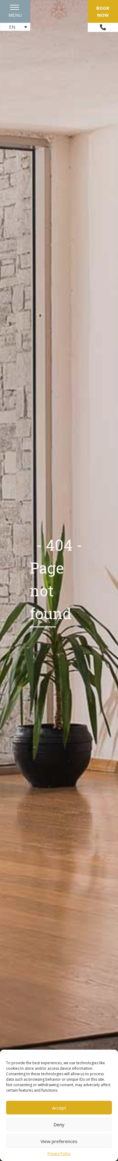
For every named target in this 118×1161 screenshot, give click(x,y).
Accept (59, 1108)
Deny (59, 1124)
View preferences (59, 1141)
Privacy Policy (59, 1153)
